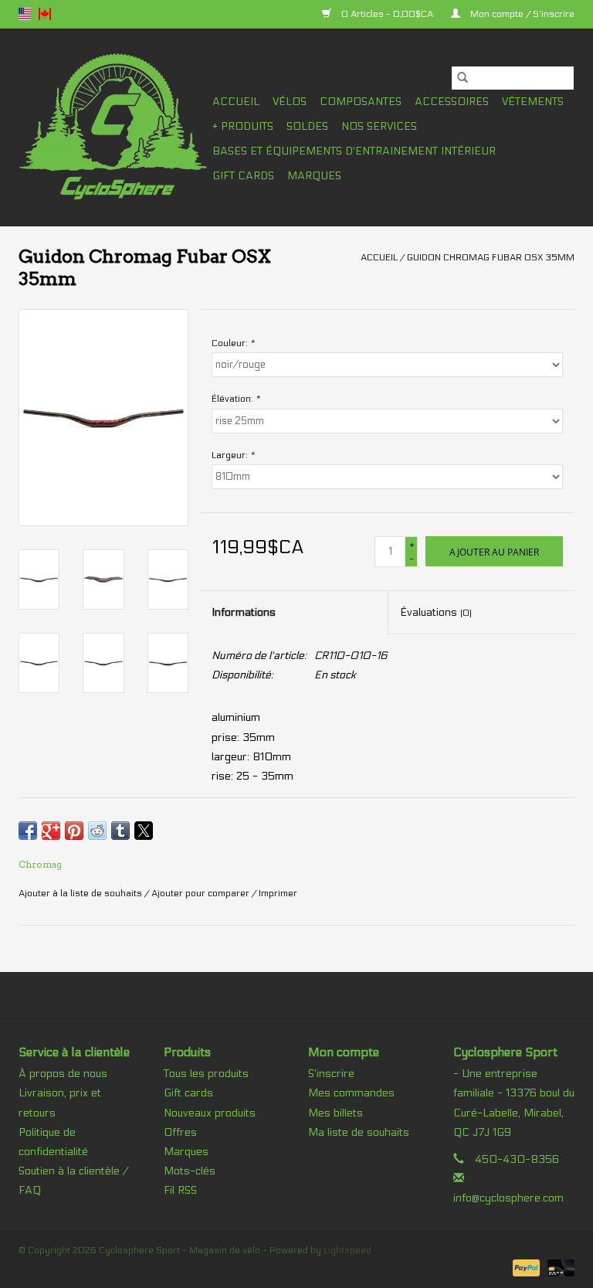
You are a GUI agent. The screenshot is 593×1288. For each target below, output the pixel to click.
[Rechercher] (462, 78)
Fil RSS (180, 1190)
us (25, 14)
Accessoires (452, 101)
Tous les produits (206, 1073)
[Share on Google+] (51, 830)
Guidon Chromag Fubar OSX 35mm (490, 257)
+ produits (242, 126)
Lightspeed (347, 1250)
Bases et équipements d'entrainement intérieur (354, 151)
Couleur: (233, 343)
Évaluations (436, 612)
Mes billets (335, 1113)
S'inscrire (331, 1073)
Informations (244, 612)
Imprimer (278, 893)
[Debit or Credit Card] (558, 1267)
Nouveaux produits (210, 1113)
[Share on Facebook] (28, 830)
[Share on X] (143, 830)
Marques (314, 175)
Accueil (235, 101)
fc (45, 14)
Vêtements (533, 101)
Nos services (379, 126)
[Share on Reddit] (97, 830)
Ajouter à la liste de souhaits (81, 893)
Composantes (361, 101)
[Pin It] (74, 830)
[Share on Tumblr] (120, 830)
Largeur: (233, 455)
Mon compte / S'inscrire (521, 13)
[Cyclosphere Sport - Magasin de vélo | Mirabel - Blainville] (113, 127)
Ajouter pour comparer (201, 893)
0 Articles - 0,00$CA (387, 13)
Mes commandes (351, 1092)
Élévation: (235, 398)
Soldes (307, 126)
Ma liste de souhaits (358, 1132)
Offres (180, 1132)
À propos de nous (63, 1073)
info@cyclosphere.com (508, 1198)
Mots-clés (189, 1171)
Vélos (290, 101)
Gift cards (243, 175)
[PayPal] (524, 1267)
